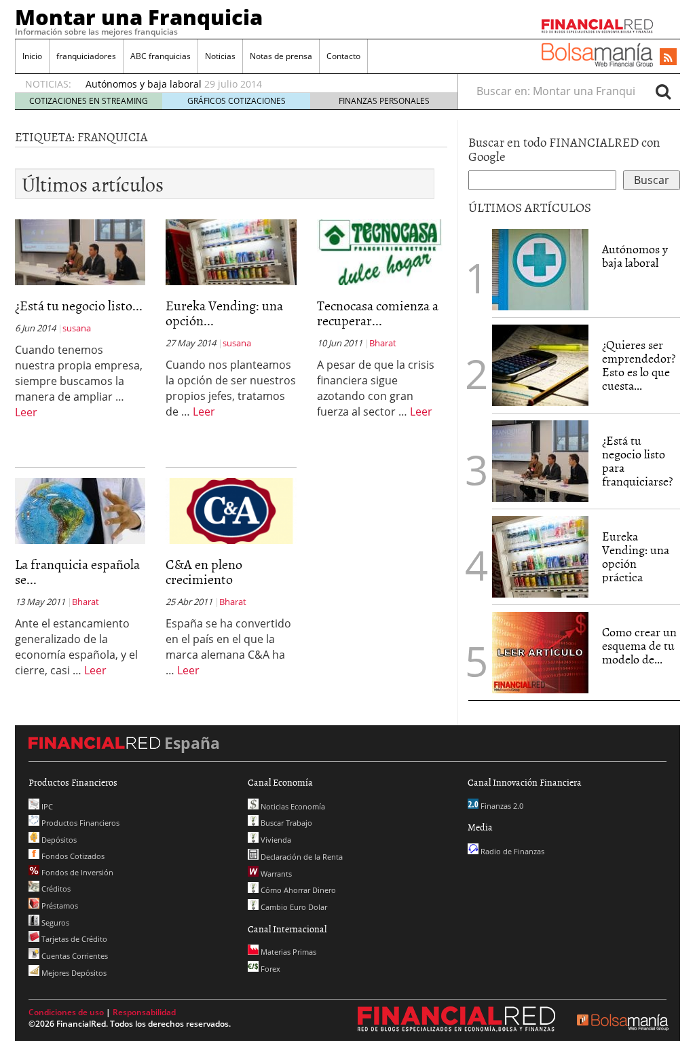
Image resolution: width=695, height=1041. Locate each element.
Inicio (32, 56)
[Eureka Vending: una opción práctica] (231, 251)
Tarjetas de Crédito (73, 939)
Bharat (382, 343)
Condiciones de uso (66, 1012)
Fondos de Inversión (76, 872)
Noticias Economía (292, 806)
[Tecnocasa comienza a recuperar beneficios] (382, 251)
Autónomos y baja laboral (144, 83)
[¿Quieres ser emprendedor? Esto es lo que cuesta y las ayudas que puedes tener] (540, 364)
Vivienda (275, 840)
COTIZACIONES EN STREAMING (88, 101)
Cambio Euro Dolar (293, 907)
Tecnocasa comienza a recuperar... (377, 312)
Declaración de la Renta (301, 857)
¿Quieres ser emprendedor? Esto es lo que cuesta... (638, 364)
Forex (269, 969)
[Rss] (668, 57)
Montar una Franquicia (139, 17)
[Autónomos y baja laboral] (540, 268)
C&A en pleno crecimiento (204, 571)
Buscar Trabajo (285, 823)
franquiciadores (86, 56)
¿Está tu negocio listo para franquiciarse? (637, 460)
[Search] (663, 91)
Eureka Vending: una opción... (224, 312)
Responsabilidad (144, 1012)
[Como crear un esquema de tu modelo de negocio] (540, 651)
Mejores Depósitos (73, 973)
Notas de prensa (281, 56)
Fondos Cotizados (72, 856)
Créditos (55, 888)
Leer (26, 412)
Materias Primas (287, 952)
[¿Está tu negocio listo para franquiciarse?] (80, 251)
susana (76, 328)
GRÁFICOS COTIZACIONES (236, 101)
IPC (46, 806)
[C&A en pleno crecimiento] (231, 510)
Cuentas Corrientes (73, 956)
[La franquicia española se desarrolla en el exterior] (80, 510)
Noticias (220, 56)
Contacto (343, 56)
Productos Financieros (79, 823)
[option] (258, 84)
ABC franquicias (160, 56)
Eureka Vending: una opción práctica (635, 556)
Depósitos (58, 840)
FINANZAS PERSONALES (384, 101)
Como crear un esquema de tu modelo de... (639, 645)
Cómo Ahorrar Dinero (297, 890)
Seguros (54, 922)
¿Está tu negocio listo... (79, 305)
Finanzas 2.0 (500, 806)
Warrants (275, 874)
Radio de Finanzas (511, 851)
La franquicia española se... (77, 571)
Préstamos (58, 905)
